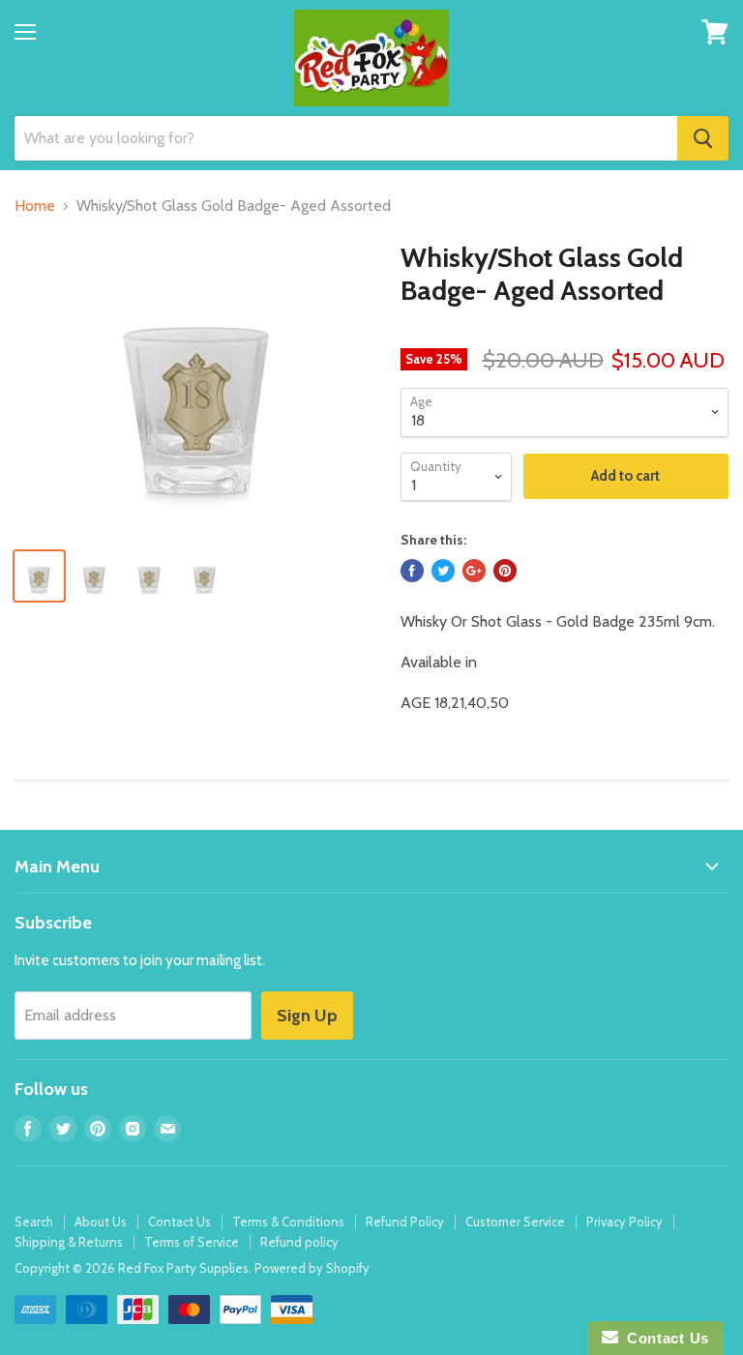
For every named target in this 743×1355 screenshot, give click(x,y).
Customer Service (515, 1221)
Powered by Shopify (312, 1268)
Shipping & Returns (69, 1242)
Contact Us (179, 1221)
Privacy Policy (624, 1221)
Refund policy (299, 1242)
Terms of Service (191, 1242)
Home (35, 206)
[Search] (702, 138)
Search (34, 1221)
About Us (100, 1221)
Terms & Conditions (288, 1221)
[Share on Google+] (474, 570)
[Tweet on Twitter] (443, 570)
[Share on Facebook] (412, 570)
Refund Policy (405, 1221)
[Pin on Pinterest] (505, 570)
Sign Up (307, 1015)
